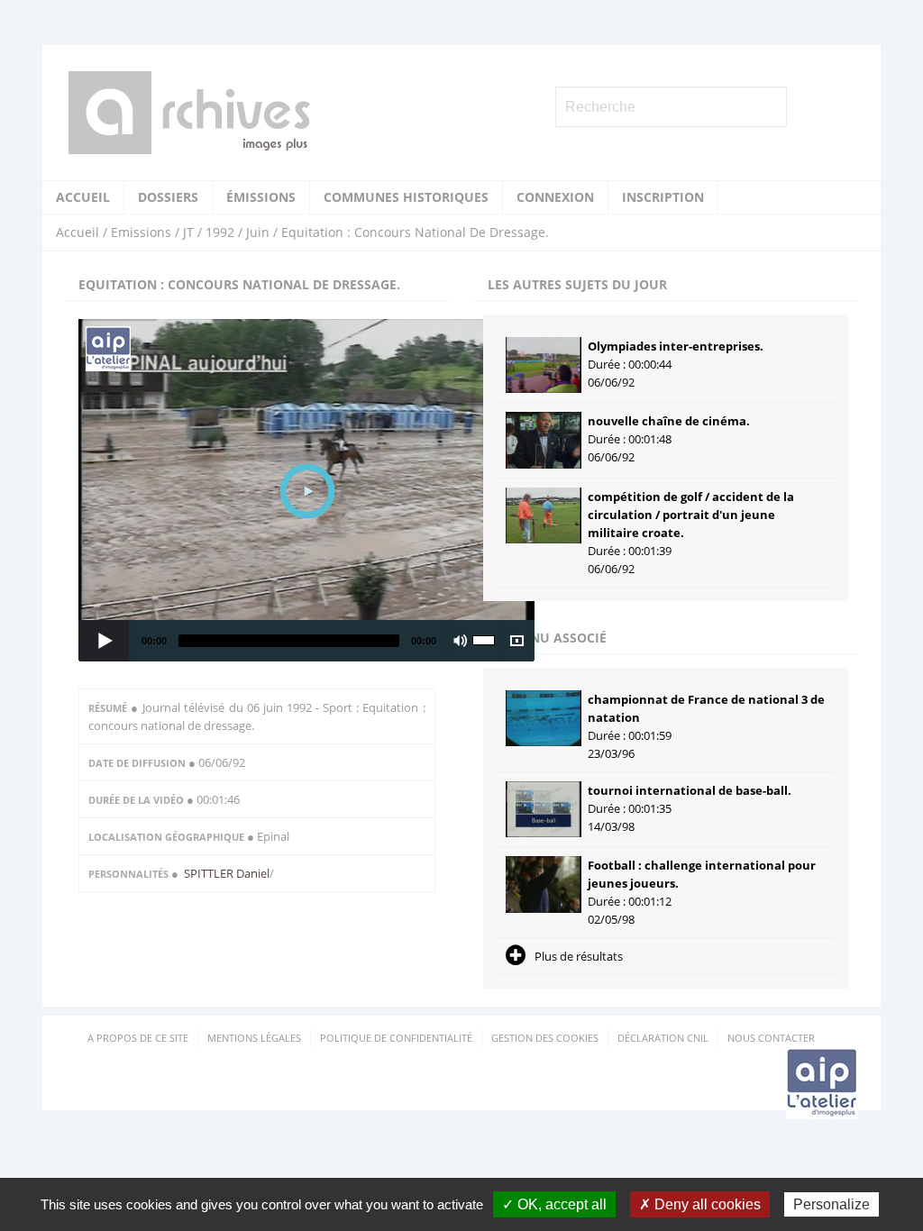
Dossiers (168, 196)
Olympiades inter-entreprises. (675, 346)
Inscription (663, 196)
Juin (258, 232)
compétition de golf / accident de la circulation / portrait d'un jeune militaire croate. (691, 514)
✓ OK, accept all (554, 1204)
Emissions (141, 232)
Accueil (83, 196)
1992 (220, 232)
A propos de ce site (137, 1037)
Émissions (261, 196)
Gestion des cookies (545, 1037)
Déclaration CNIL (662, 1037)
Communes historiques (406, 196)
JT (188, 232)
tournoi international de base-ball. (689, 790)
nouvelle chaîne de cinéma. (669, 421)
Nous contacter (771, 1037)
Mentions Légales (254, 1037)
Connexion (555, 196)
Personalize (831, 1204)
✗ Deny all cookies (700, 1204)
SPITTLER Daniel (227, 873)
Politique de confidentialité (396, 1037)
